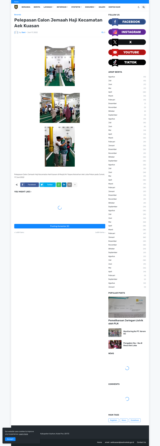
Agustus (127, 77)
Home (16, 2)
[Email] (69, 184)
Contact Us (141, 442)
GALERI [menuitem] (102, 7)
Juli (127, 81)
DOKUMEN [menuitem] (89, 7)
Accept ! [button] (10, 439)
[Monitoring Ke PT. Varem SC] (115, 332)
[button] (138, 7)
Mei (127, 88)
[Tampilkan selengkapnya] (74, 184)
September (127, 115)
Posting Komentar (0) (59, 226)
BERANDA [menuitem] (26, 7)
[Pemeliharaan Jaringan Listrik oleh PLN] (127, 307)
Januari (127, 146)
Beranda (17, 15)
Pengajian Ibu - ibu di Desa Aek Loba (132, 344)
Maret (127, 96)
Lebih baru (20, 232)
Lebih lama (99, 232)
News (124, 420)
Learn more (23, 434)
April (127, 92)
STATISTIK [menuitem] (75, 7)
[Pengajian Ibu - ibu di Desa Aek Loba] (115, 344)
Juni (127, 84)
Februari (127, 100)
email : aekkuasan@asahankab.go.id (119, 442)
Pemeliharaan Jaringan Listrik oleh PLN (125, 322)
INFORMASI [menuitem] (61, 7)
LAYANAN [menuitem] (48, 7)
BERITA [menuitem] (37, 7)
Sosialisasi (135, 420)
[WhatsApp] (58, 184)
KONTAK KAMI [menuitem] (114, 7)
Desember (127, 103)
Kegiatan (113, 420)
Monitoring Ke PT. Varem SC (134, 332)
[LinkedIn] (64, 184)
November (127, 107)
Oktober (127, 111)
